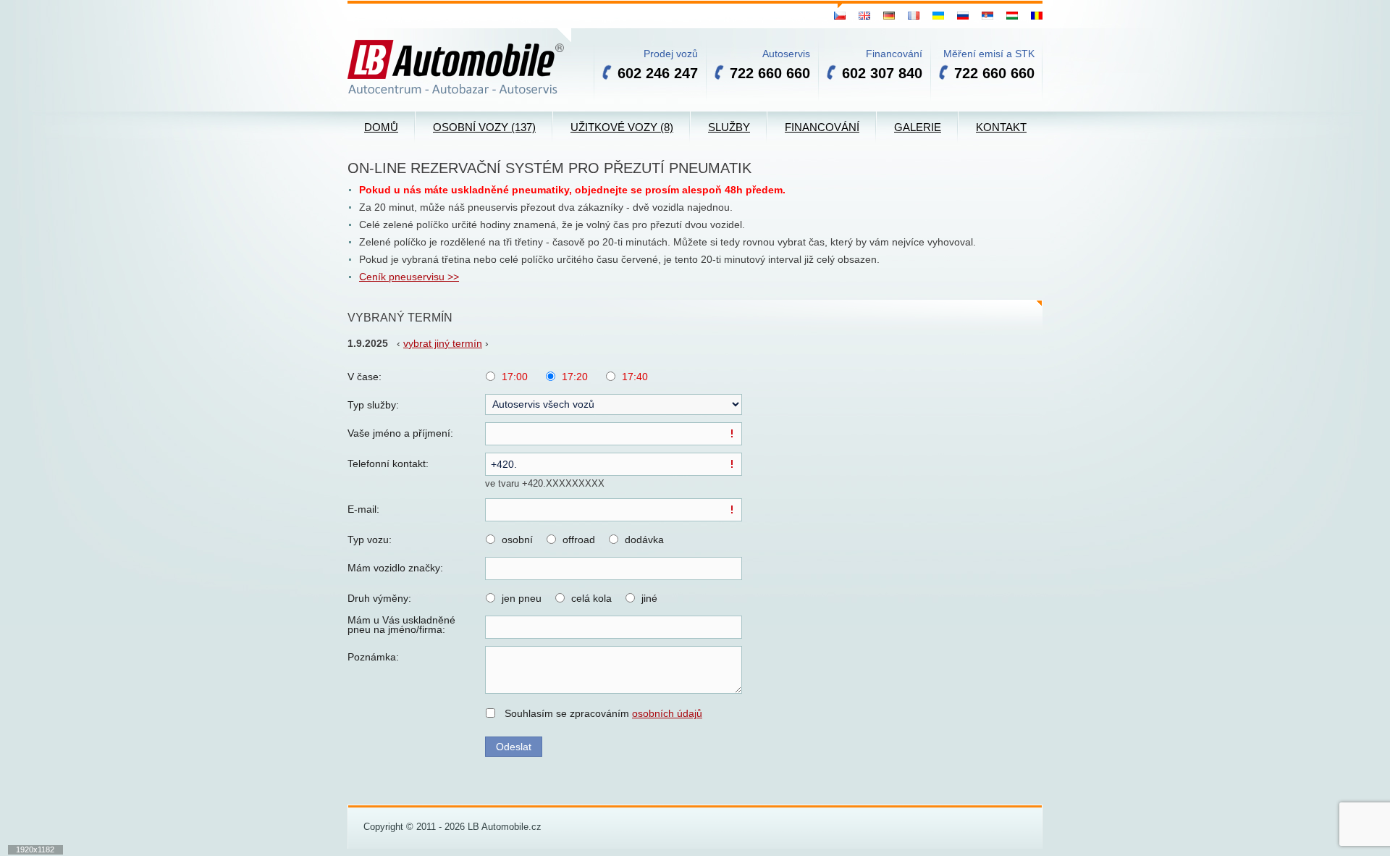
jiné (649, 598)
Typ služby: (373, 405)
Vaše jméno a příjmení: (400, 433)
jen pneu (522, 598)
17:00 (515, 376)
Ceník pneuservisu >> (409, 276)
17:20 (575, 376)
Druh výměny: (379, 598)
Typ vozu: (370, 539)
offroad (579, 539)
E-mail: (363, 509)
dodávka (644, 539)
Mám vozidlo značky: (395, 568)
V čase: (365, 376)
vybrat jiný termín (442, 343)
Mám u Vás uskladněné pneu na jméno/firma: (401, 625)
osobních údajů (667, 713)
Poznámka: (373, 657)
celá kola (591, 598)
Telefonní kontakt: (388, 463)
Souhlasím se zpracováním (603, 713)
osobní (517, 539)
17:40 (635, 376)
